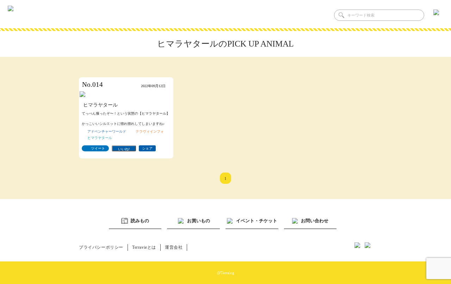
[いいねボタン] (124, 148)
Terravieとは (144, 247)
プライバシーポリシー (101, 247)
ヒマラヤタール (99, 138)
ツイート (98, 148)
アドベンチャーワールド (106, 131)
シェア (147, 148)
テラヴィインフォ (150, 131)
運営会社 (174, 247)
